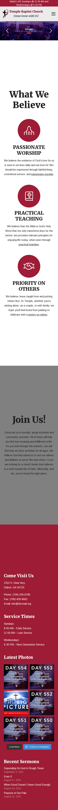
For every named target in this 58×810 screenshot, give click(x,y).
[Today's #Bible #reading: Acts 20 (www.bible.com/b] (16, 729)
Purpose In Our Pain (15, 793)
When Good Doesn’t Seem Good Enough (27, 784)
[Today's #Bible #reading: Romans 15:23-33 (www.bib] (42, 729)
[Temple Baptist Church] (23, 14)
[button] (53, 14)
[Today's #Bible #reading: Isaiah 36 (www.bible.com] (16, 676)
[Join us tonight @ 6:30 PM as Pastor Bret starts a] (16, 703)
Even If (8, 776)
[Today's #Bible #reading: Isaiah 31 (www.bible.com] (42, 703)
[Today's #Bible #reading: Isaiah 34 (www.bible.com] (42, 676)
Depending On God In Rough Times (24, 768)
